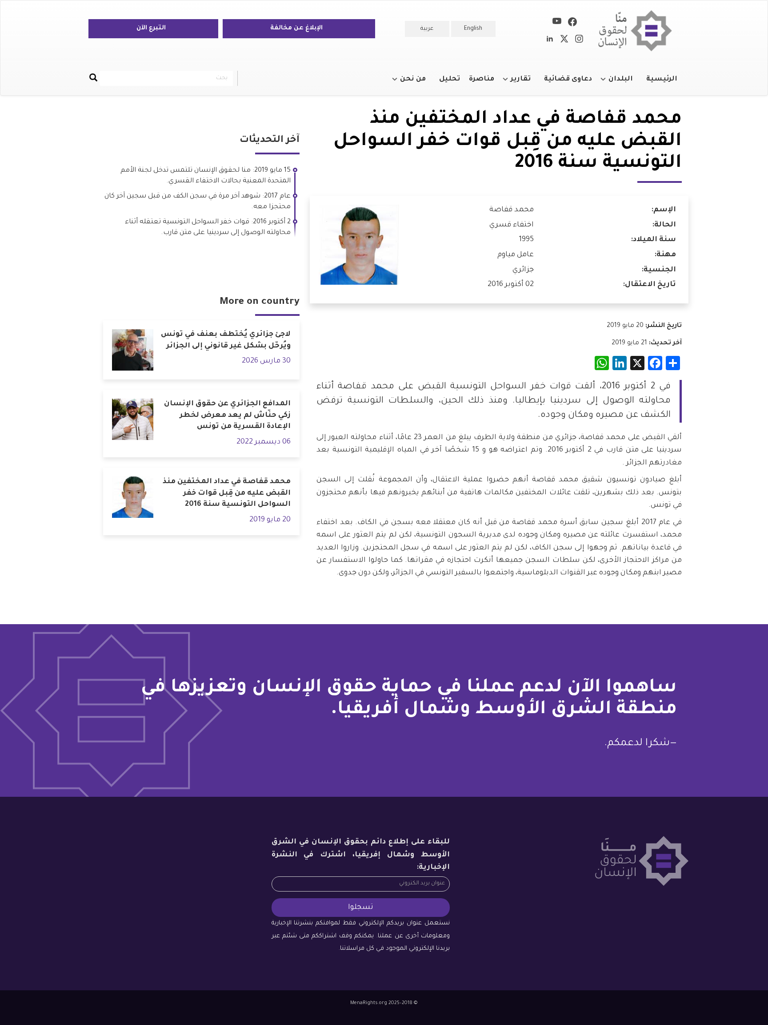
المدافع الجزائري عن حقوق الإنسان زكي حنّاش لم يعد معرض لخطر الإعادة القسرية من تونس (227, 415)
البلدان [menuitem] (625, 83)
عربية (426, 29)
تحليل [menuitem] (449, 79)
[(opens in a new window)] (572, 23)
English (473, 29)
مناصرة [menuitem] (481, 79)
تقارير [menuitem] (525, 83)
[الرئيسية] (638, 30)
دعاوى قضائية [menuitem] (568, 79)
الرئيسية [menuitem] (661, 79)
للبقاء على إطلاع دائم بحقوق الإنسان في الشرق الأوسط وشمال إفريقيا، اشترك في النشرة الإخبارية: (361, 855)
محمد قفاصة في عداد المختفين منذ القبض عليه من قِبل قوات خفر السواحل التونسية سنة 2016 (227, 493)
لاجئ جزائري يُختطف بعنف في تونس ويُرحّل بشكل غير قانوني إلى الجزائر (226, 340)
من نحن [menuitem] (417, 83)
